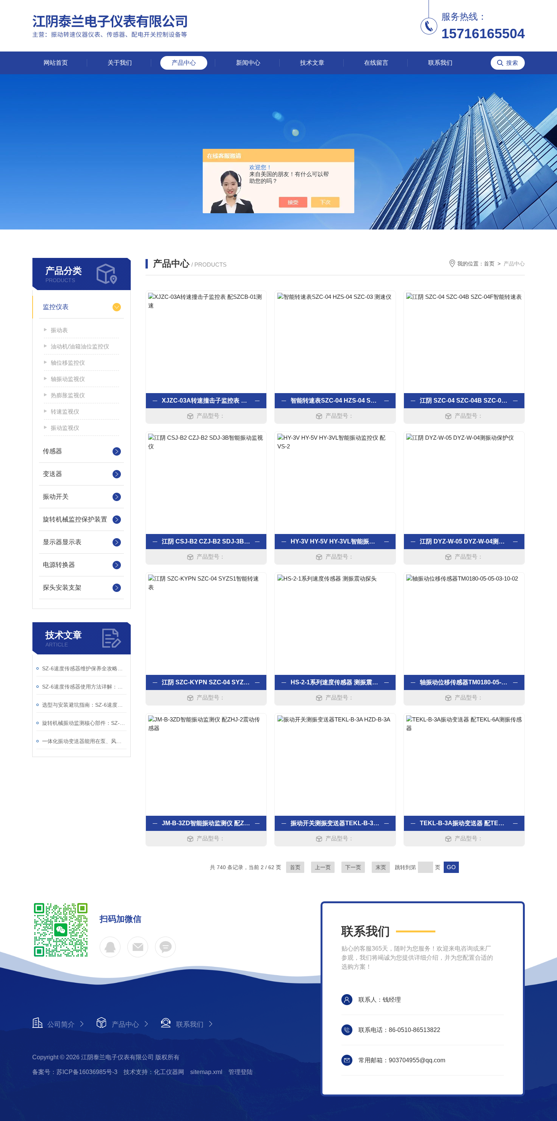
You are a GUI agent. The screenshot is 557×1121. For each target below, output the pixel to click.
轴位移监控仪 (68, 362)
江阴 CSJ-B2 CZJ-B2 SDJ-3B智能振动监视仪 (206, 541)
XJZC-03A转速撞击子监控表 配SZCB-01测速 (206, 400)
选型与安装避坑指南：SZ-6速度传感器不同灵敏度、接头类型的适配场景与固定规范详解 (84, 705)
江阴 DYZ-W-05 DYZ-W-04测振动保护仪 (464, 541)
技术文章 (312, 62)
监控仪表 (56, 307)
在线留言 (376, 62)
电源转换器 (59, 564)
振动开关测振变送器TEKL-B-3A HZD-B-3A (335, 823)
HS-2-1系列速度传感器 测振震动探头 (335, 682)
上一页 (323, 867)
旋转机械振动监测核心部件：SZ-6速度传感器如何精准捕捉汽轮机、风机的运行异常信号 (84, 723)
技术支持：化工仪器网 (154, 1072)
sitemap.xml (206, 1072)
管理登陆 (240, 1072)
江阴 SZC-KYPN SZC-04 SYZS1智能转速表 (206, 682)
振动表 (59, 330)
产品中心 (184, 62)
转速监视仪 (65, 411)
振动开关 (56, 496)
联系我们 (440, 62)
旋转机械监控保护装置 (75, 519)
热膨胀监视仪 (68, 395)
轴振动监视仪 (68, 379)
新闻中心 (248, 62)
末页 (381, 867)
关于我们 (120, 62)
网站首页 (56, 62)
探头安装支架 (62, 587)
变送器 (52, 474)
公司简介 (61, 1024)
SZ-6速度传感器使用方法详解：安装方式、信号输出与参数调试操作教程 (84, 687)
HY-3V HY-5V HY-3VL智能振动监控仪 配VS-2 (335, 541)
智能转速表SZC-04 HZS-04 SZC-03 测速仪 (335, 400)
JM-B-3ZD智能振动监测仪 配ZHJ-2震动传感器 (206, 823)
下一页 (353, 867)
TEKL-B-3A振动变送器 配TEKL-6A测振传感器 (464, 823)
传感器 (52, 451)
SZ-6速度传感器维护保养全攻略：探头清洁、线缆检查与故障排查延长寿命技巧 (84, 668)
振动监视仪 (65, 428)
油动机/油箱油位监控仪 (80, 346)
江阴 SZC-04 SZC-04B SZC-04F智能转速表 (464, 400)
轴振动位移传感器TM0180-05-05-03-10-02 (464, 682)
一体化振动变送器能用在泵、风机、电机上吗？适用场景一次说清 (84, 741)
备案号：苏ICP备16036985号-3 (74, 1072)
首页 (489, 264)
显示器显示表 (62, 542)
